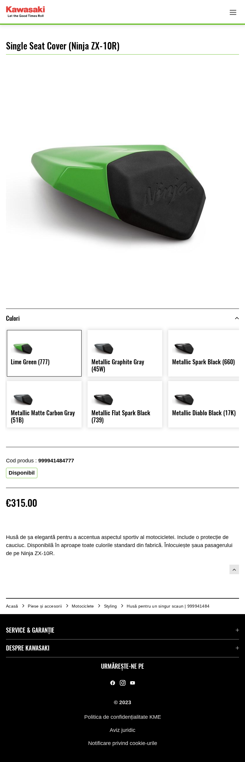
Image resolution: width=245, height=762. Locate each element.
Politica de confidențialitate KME (122, 717)
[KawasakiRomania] (113, 682)
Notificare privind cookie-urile (122, 743)
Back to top (234, 569)
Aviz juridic (122, 730)
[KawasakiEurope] (132, 682)
